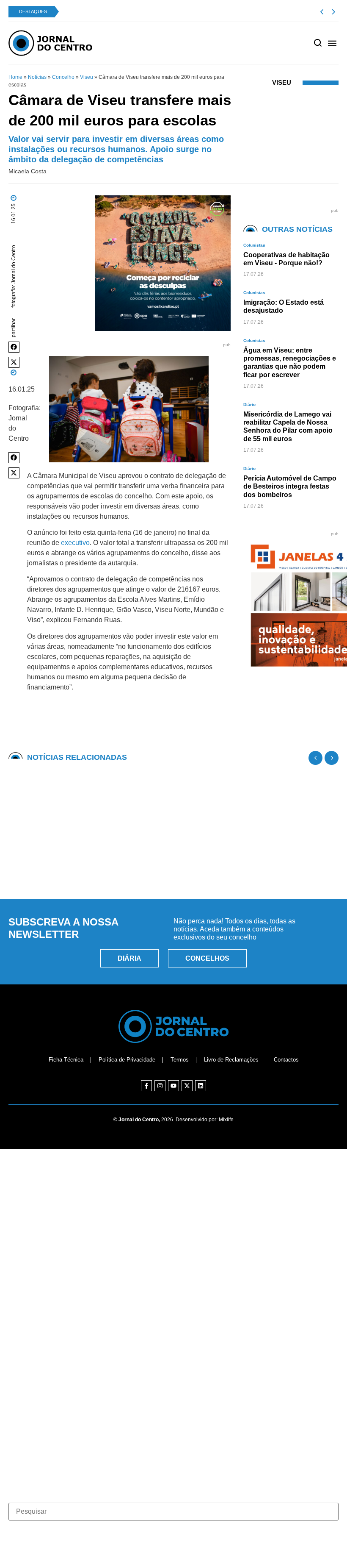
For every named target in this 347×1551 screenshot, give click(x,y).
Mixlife (226, 1120)
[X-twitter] (187, 1085)
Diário (249, 404)
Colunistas (254, 245)
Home (15, 77)
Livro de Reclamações (231, 1059)
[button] (13, 347)
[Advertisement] (173, 854)
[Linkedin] (200, 1085)
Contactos (286, 1059)
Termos (180, 1059)
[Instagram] (159, 1085)
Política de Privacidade (127, 1059)
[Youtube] (173, 1085)
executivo (75, 542)
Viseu (86, 77)
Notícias (37, 77)
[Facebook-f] (146, 1085)
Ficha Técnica (66, 1059)
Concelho (63, 77)
